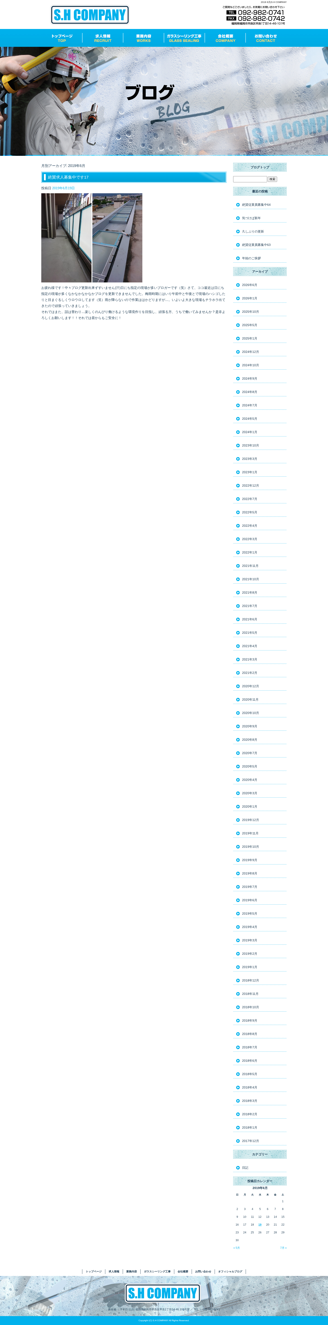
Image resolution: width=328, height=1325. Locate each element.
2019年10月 (250, 846)
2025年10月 (250, 311)
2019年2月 (249, 953)
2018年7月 (249, 1047)
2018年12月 (250, 980)
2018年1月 (249, 1127)
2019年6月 (249, 900)
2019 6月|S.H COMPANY (274, 2)
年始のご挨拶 (251, 258)
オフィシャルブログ (230, 1271)
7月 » (283, 1247)
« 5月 (236, 1247)
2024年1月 (249, 432)
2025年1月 (249, 338)
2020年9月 (249, 726)
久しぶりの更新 (253, 231)
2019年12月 (250, 820)
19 (260, 1224)
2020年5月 (249, 766)
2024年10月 (250, 365)
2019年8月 (249, 873)
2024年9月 (249, 378)
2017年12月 (250, 1141)
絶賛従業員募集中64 (256, 204)
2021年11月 (250, 566)
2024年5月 (249, 418)
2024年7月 (249, 405)
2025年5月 (249, 325)
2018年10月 (250, 1007)
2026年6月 (249, 285)
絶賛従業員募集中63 (256, 245)
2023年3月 (249, 459)
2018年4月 (249, 1087)
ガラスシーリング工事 (184, 38)
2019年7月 (249, 887)
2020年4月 (249, 780)
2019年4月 (249, 927)
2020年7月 (249, 753)
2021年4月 (249, 646)
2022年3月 (249, 539)
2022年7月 (249, 499)
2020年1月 (249, 806)
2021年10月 (250, 579)
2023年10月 (250, 445)
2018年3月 (249, 1101)
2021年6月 (249, 619)
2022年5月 (249, 512)
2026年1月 (249, 298)
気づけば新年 (251, 218)
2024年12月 (250, 352)
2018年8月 (249, 1034)
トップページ (61, 38)
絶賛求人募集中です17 (68, 177)
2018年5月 (249, 1074)
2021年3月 (249, 659)
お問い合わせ (266, 38)
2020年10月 (250, 713)
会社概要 (225, 38)
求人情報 (102, 38)
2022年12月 (250, 485)
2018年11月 (250, 994)
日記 (245, 1167)
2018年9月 (249, 1020)
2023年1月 (249, 472)
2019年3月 (249, 940)
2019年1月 (249, 967)
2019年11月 (250, 833)
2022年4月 (249, 525)
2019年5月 (249, 913)
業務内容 (143, 38)
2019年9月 (249, 860)
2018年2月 (249, 1114)
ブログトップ (260, 167)
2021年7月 (249, 606)
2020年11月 (250, 699)
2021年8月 (249, 592)
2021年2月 (249, 673)
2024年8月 (249, 392)
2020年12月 (250, 686)
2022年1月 (249, 552)
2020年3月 (249, 793)
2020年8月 (249, 739)
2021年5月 (249, 632)
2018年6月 (249, 1060)
